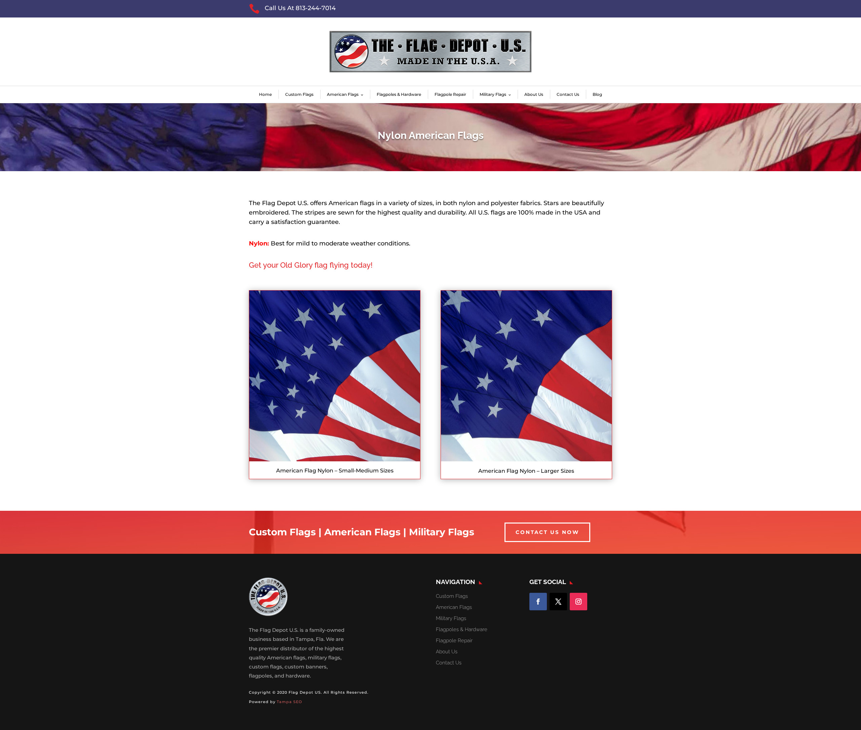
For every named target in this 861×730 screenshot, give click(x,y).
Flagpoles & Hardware (399, 94)
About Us (533, 94)
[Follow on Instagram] (578, 601)
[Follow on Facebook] (538, 601)
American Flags (343, 94)
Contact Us (568, 94)
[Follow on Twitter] (558, 601)
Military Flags (493, 94)
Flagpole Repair (450, 94)
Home (265, 94)
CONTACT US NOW (547, 532)
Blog (597, 94)
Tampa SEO (289, 701)
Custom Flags (299, 94)
